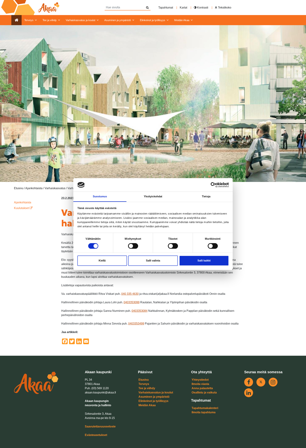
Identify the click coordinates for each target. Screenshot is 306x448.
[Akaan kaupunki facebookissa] (248, 382)
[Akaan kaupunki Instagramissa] (273, 382)
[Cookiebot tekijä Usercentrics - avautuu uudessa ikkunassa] (213, 184)
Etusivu (143, 379)
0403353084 (140, 310)
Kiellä (102, 260)
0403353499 (136, 323)
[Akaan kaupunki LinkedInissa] (248, 392)
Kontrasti (202, 7)
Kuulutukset (22, 208)
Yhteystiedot (200, 379)
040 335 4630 (130, 293)
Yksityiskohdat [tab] (153, 196)
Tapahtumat (165, 7)
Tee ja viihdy (49, 20)
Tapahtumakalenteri (205, 408)
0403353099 (132, 302)
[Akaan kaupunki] (31, 7)
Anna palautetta (202, 388)
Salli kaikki (204, 260)
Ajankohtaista (22, 202)
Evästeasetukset (96, 434)
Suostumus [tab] (100, 196)
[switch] (133, 246)
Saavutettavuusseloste (100, 426)
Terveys (28, 20)
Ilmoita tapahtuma (204, 412)
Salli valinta (153, 260)
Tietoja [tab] (206, 196)
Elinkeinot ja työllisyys (152, 20)
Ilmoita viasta (200, 383)
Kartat (183, 7)
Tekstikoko (224, 7)
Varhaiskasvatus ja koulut (80, 20)
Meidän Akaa (181, 20)
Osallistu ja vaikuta (204, 392)
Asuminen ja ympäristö (117, 20)
